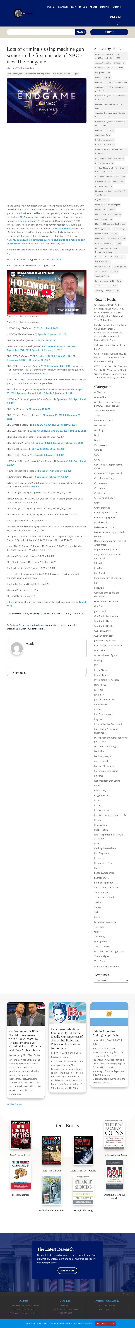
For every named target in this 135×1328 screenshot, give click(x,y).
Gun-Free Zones (118, 181)
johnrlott (100, 1040)
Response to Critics (104, 862)
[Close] (131, 1323)
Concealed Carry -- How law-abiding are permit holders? (109, 89)
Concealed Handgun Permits (109, 473)
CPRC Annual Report (104, 497)
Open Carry (100, 790)
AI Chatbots (100, 392)
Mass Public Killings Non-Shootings (108, 214)
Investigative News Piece (106, 679)
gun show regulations (105, 640)
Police (97, 805)
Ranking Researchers (105, 848)
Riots (96, 867)
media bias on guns (15, 74)
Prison (97, 819)
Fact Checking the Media (104, 163)
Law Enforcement (103, 714)
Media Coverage (102, 756)
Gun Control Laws (103, 620)
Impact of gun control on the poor (107, 204)
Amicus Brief (100, 396)
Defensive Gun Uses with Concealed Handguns (108, 152)
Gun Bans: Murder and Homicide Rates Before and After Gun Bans (109, 170)
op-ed (97, 785)
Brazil (97, 440)
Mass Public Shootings (103, 219)
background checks (104, 420)
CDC (96, 454)
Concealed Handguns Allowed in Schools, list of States (110, 98)
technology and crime (105, 921)
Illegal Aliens (100, 670)
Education (99, 563)
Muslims (98, 775)
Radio (97, 843)
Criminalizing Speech (104, 517)
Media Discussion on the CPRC (106, 233)
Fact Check (99, 573)
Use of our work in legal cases (109, 951)
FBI (96, 582)
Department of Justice (105, 549)
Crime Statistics (102, 507)
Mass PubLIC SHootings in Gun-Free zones (110, 224)
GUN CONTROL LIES (102, 181)
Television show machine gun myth (37, 74)
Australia (98, 415)
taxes (97, 917)
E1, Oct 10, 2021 (46, 340)
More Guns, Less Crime (116, 238)
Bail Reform (100, 425)
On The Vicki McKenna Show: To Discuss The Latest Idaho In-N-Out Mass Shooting (110, 357)
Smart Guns (113, 271)
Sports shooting (102, 892)
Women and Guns (112, 291)
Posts (50, 7)
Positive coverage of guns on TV (110, 815)
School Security (101, 271)
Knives (97, 709)
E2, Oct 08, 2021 (63, 356)
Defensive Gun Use (104, 527)
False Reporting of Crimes (107, 577)
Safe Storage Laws (119, 266)
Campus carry (101, 444)
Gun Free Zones (102, 630)
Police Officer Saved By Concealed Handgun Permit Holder (107, 250)
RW (14, 1055)
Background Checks (102, 73)
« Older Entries (14, 1104)
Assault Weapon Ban (104, 410)
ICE (96, 665)
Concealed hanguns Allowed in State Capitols (108, 106)
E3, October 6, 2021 (47, 328)
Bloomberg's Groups (102, 77)
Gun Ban (98, 606)
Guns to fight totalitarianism (108, 645)
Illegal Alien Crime (102, 200)
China (97, 459)
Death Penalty (100, 145)
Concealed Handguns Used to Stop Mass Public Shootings (110, 124)
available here (54, 259)
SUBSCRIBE (67, 1270)
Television (99, 926)
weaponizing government (107, 966)
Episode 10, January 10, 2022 (53, 334)
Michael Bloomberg (104, 766)
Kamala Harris (101, 704)
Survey (97, 907)
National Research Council (107, 780)
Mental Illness (100, 238)
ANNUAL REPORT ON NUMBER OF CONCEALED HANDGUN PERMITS (107, 56)
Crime (97, 502)
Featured (99, 587)
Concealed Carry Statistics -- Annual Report (111, 82)
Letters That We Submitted (108, 724)
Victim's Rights (101, 956)
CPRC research (119, 63)
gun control (100, 611)
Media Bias (28, 67)
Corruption (99, 488)
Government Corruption (106, 601)
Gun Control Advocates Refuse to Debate (110, 176)
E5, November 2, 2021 (35, 373)
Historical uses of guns (105, 655)
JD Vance (98, 689)
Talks (119, 281)
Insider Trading (102, 674)
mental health (101, 761)
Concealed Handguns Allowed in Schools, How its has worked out (110, 115)
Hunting (98, 660)
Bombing (98, 430)
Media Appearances (102, 229)
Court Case (100, 492)
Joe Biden (99, 694)
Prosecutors (100, 824)
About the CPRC (117, 68)
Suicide (98, 902)
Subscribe (116, 16)
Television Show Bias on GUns (106, 286)
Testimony (99, 291)
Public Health (101, 829)
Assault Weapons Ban (103, 63)
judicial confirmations (105, 699)
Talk (96, 912)
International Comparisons (105, 209)
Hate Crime (100, 650)
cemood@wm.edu (107, 1309)
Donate (117, 7)
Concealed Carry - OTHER (104, 130)
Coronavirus (100, 483)
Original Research (103, 795)
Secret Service (101, 877)
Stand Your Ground (102, 276)
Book (97, 435)
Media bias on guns (120, 229)
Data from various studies (104, 140)
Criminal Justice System (106, 512)
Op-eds (83, 7)
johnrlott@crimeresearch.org (65, 1309)
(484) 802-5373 (65, 1313)
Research (62, 7)
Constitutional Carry (102, 135)
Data (73, 7)
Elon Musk (99, 568)
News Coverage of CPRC (104, 243)
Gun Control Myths (104, 625)
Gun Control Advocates (106, 616)
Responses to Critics (102, 266)
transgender (100, 941)
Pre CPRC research (102, 68)
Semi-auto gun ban (103, 882)
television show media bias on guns (65, 74)
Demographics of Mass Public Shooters (109, 158)
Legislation (99, 719)
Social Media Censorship (106, 887)
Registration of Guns (102, 262)
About (93, 7)
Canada (98, 449)
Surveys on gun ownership (105, 281)
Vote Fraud (99, 961)
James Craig (100, 684)
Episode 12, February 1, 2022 (47, 350)
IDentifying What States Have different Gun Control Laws (111, 193)
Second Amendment (104, 872)
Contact (105, 7)
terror (97, 931)
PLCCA (97, 800)
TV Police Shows (102, 946)
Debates (111, 145)
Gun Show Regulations (103, 186)
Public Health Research (103, 257)
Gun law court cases (104, 635)
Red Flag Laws (120, 257)
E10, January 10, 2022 (39, 359)
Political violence (102, 810)
